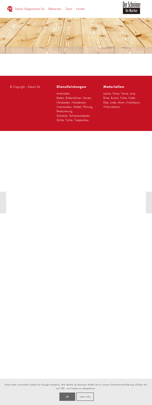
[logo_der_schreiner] (131, 10)
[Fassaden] (149, 202)
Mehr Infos (85, 396)
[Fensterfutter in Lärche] (3, 202)
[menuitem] (29, 9)
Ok (67, 396)
